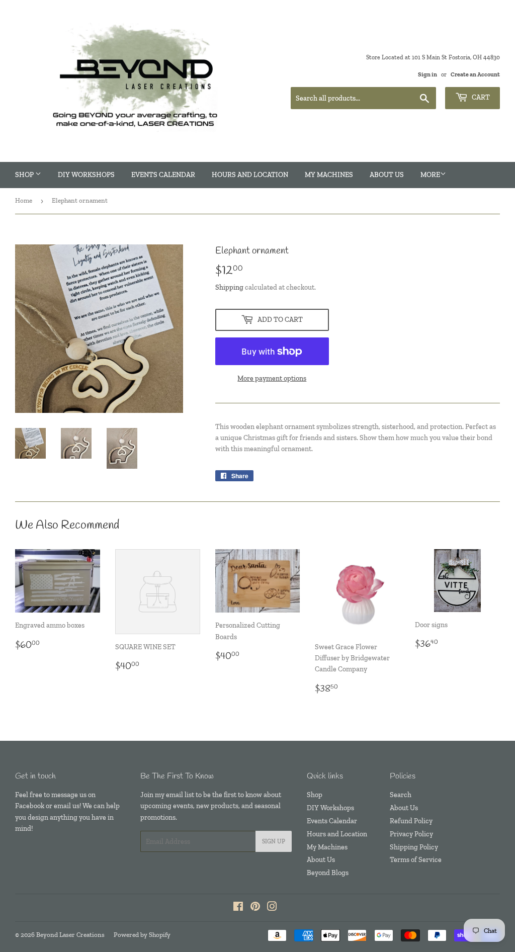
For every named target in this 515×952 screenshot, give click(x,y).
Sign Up (273, 841)
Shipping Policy (414, 847)
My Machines (329, 174)
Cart (480, 97)
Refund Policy (411, 821)
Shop (25, 174)
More (430, 174)
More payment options (271, 378)
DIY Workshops (86, 174)
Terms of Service (416, 859)
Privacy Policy (411, 834)
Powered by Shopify (142, 934)
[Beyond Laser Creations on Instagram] (272, 908)
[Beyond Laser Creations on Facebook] (238, 908)
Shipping (229, 287)
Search (400, 795)
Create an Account (475, 74)
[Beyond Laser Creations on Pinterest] (255, 908)
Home (23, 200)
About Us (387, 174)
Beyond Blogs (328, 873)
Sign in (427, 74)
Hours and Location (250, 174)
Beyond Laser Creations (70, 934)
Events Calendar (163, 174)
